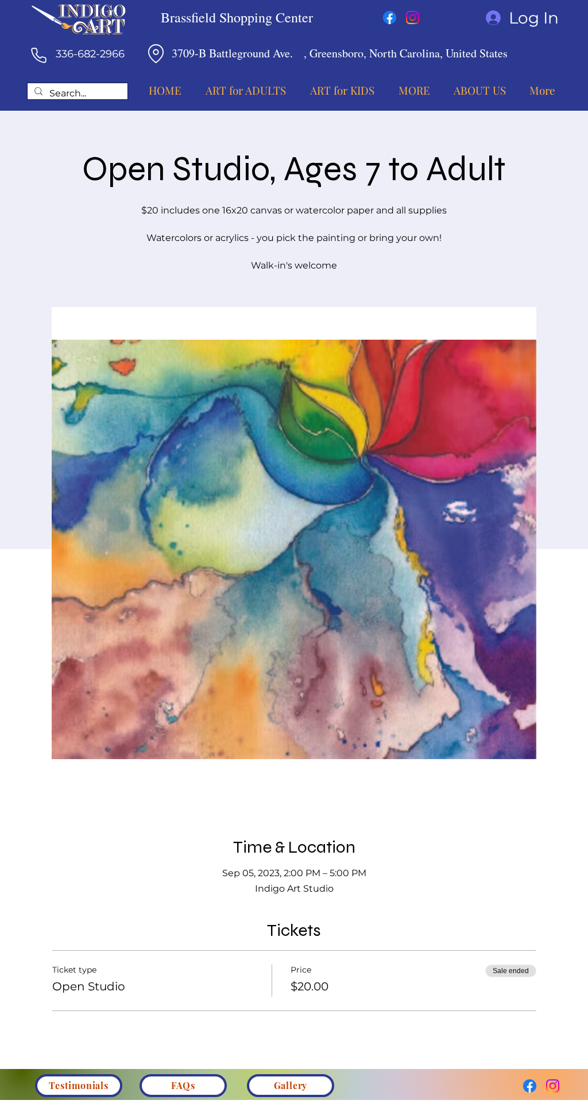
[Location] (155, 53)
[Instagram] (412, 17)
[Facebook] (390, 17)
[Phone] (38, 55)
